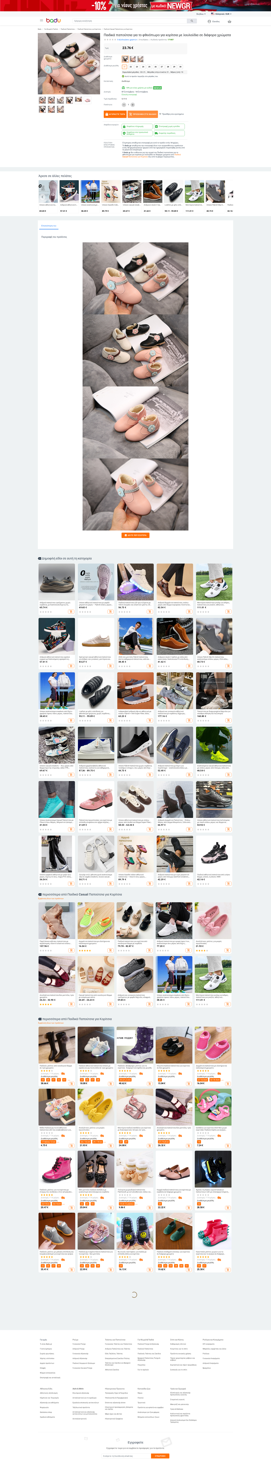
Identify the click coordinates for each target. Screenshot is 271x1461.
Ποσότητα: (108, 105)
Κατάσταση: (108, 81)
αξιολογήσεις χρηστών (127, 40)
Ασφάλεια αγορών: (111, 125)
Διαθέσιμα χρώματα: (108, 58)
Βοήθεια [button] (200, 14)
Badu (39, 29)
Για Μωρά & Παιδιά (51, 29)
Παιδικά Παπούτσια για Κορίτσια (89, 29)
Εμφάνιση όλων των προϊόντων (51, 898)
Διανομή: (107, 92)
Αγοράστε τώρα (115, 114)
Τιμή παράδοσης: (110, 99)
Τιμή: (107, 48)
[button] (41, 20)
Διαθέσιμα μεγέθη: (111, 66)
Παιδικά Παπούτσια (68, 29)
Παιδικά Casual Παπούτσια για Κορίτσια (118, 29)
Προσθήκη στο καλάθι (143, 114)
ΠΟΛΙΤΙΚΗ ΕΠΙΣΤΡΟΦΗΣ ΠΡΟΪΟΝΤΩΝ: (109, 145)
